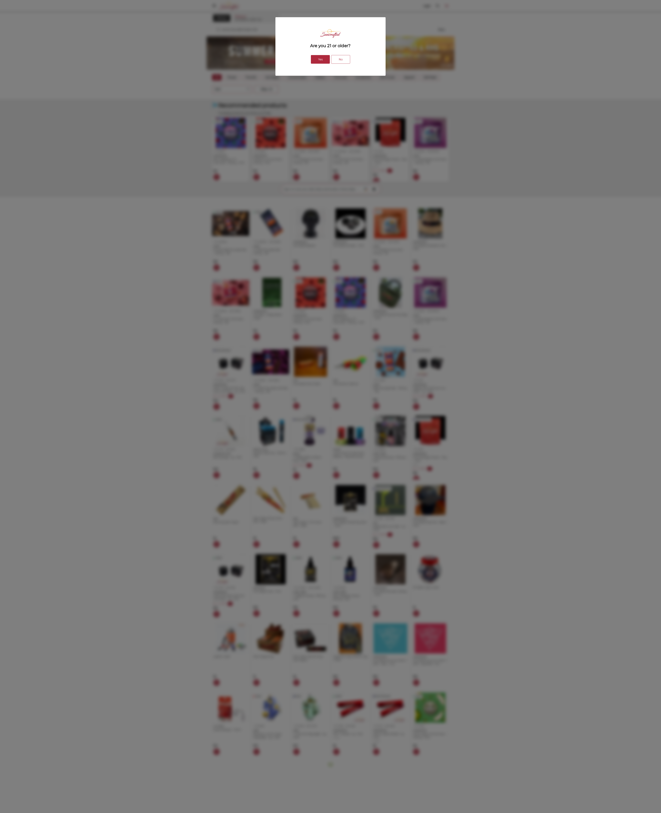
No (341, 59)
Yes (320, 59)
